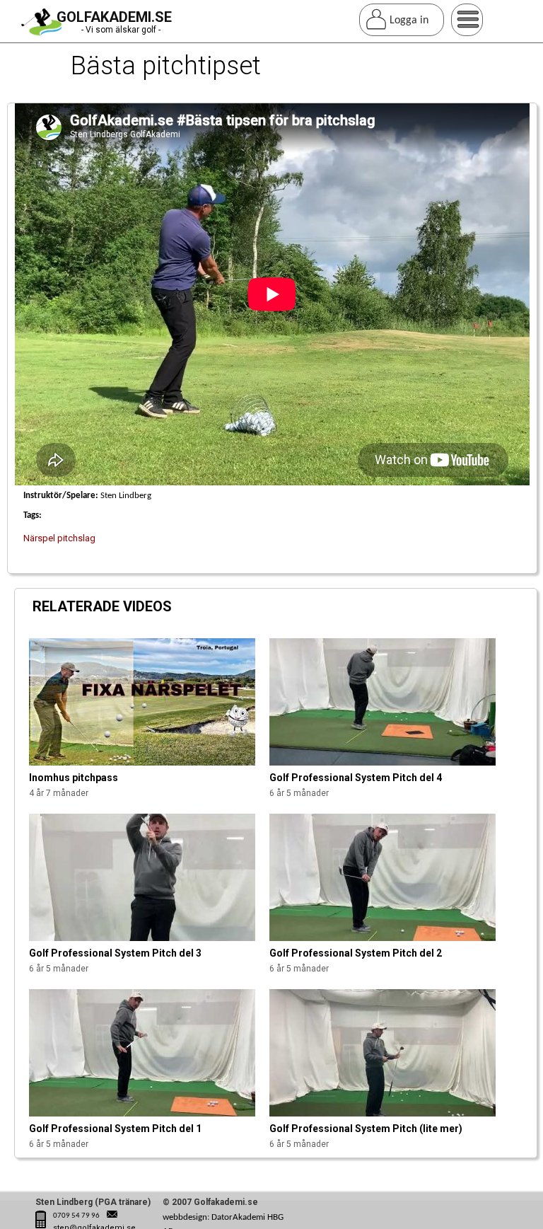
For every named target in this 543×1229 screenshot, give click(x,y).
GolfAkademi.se (114, 16)
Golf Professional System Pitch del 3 (115, 953)
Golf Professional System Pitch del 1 (115, 1128)
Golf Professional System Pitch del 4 (355, 777)
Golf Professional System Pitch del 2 (355, 953)
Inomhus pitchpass (73, 777)
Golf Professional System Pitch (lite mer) (365, 1128)
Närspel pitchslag (59, 538)
